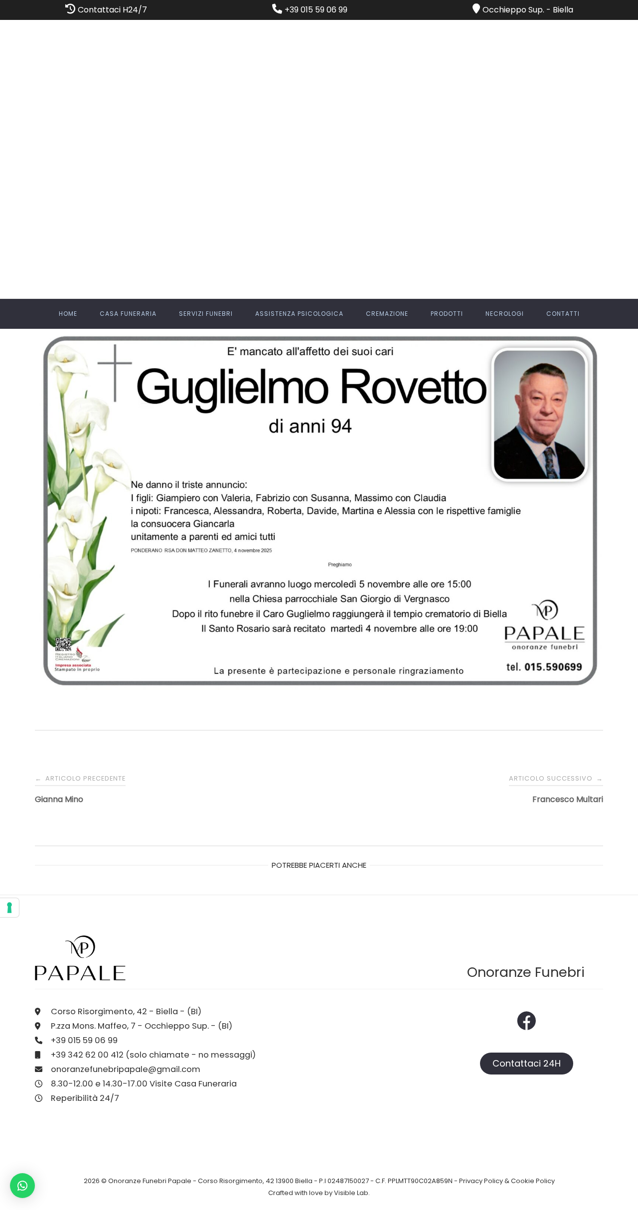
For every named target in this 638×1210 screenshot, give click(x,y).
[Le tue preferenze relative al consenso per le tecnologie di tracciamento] (9, 907)
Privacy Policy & (485, 1181)
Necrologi (504, 313)
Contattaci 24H (526, 1063)
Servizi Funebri (206, 313)
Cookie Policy (533, 1181)
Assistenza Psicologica (299, 313)
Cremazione (387, 313)
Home (68, 313)
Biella (563, 9)
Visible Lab (351, 1193)
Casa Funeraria (128, 313)
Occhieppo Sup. (513, 9)
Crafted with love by (301, 1193)
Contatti (563, 313)
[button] (22, 1185)
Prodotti (447, 313)
